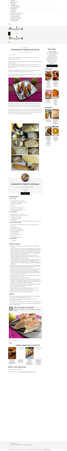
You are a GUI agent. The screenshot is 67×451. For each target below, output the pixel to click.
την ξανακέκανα (17, 70)
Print (25, 193)
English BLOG (14, 2)
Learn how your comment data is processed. (28, 371)
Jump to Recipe (12, 54)
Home (22, 47)
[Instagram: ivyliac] (11, 309)
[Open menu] (9, 34)
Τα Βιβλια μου (15, 5)
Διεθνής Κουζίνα (15, 19)
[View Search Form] (9, 24)
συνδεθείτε (20, 369)
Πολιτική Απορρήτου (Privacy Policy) (22, 444)
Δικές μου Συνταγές (26, 47)
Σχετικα (13, 3)
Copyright (14, 443)
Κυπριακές (13, 11)
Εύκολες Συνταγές (15, 14)
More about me (51, 65)
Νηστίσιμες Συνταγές (16, 17)
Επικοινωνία (14, 20)
